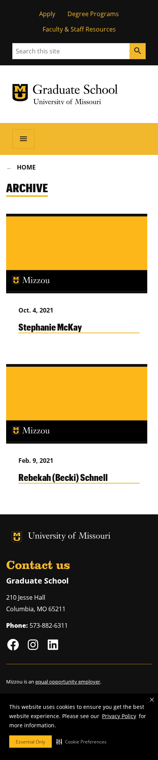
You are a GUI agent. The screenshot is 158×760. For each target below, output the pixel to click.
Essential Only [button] (30, 741)
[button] (81, 741)
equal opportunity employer (67, 681)
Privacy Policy (119, 716)
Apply (47, 14)
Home (26, 167)
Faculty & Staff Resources (79, 29)
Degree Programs (93, 14)
